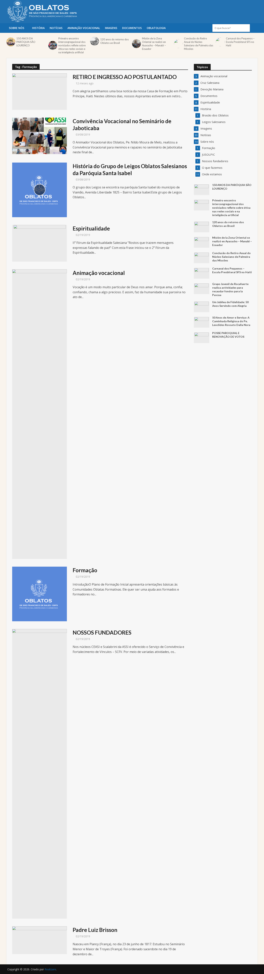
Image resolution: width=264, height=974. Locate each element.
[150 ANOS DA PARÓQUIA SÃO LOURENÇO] (10, 41)
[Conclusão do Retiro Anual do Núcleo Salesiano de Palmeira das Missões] (178, 43)
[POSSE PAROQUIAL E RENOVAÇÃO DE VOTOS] (201, 337)
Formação (85, 570)
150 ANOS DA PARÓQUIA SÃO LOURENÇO (25, 42)
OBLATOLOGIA (156, 28)
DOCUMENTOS (132, 28)
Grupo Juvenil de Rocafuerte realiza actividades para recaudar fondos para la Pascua (230, 289)
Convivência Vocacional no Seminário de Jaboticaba (122, 124)
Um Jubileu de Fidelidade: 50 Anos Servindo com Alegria (230, 303)
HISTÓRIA (38, 28)
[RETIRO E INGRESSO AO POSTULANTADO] (39, 91)
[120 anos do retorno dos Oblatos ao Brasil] (94, 41)
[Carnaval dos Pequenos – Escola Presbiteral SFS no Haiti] (220, 41)
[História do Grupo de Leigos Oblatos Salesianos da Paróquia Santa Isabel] (39, 189)
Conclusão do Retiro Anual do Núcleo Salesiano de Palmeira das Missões (198, 43)
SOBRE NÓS (16, 28)
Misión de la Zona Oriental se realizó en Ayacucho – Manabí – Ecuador (154, 43)
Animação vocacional (99, 273)
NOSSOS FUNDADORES (102, 632)
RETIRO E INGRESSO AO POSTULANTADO (125, 77)
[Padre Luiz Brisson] (39, 940)
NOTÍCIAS (56, 28)
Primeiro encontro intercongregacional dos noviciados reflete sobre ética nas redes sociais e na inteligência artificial (72, 45)
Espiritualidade (91, 228)
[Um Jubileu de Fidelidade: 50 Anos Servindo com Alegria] (201, 307)
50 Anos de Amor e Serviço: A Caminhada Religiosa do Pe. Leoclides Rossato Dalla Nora (231, 321)
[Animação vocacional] (39, 414)
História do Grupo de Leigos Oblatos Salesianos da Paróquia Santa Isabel (130, 169)
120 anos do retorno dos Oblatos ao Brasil (114, 41)
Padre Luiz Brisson (95, 930)
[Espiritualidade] (40, 243)
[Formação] (39, 594)
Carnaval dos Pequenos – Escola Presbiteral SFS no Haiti (240, 42)
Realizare (50, 969)
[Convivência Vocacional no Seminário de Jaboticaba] (39, 135)
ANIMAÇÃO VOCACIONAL (83, 28)
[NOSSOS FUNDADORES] (39, 773)
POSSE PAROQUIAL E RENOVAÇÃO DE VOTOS (228, 334)
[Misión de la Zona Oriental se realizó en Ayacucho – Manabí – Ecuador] (136, 43)
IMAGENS (111, 28)
